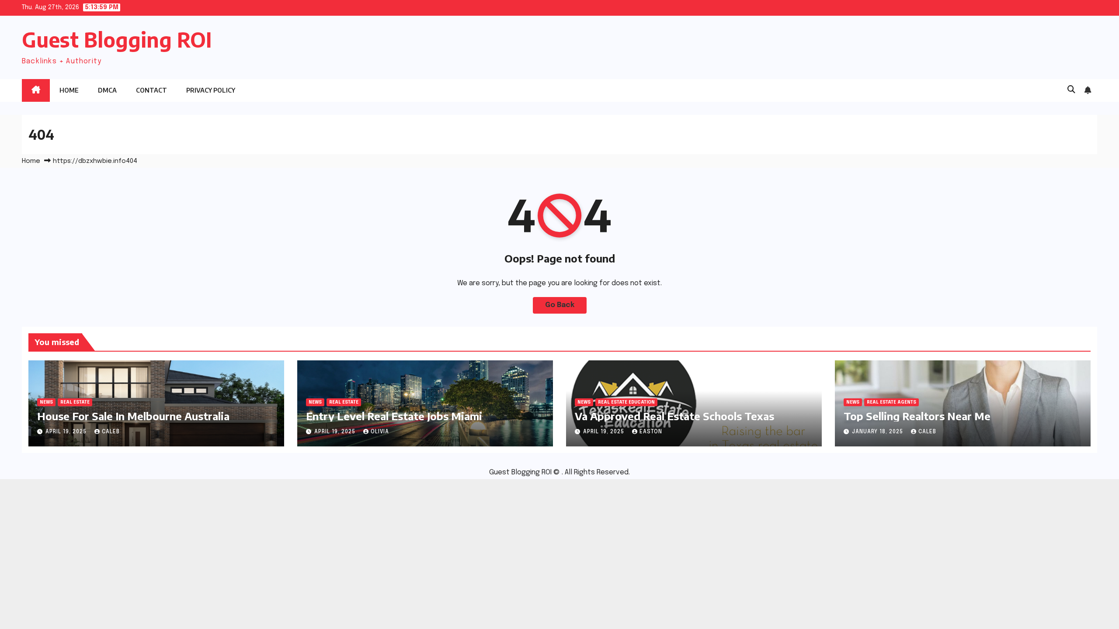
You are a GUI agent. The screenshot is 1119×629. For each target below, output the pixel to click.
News (46, 402)
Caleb (111, 432)
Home (69, 90)
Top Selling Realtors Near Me (917, 415)
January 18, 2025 (878, 432)
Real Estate (75, 402)
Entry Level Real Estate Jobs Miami (394, 415)
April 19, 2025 (66, 432)
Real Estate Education (626, 402)
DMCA (107, 90)
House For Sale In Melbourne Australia (133, 415)
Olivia (380, 432)
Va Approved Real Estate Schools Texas (674, 415)
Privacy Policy (210, 90)
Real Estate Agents (891, 402)
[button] (1071, 90)
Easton (650, 432)
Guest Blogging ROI (117, 39)
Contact (151, 90)
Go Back (559, 305)
